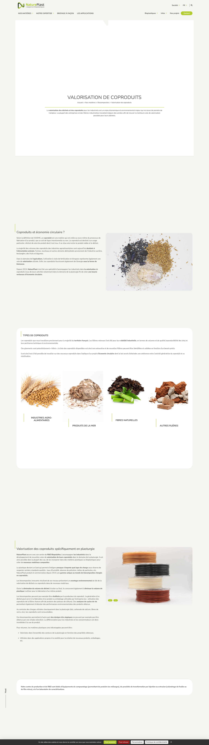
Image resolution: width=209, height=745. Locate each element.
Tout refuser (123, 742)
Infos (163, 13)
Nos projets (174, 13)
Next (115, 600)
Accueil (80, 102)
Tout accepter (110, 742)
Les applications (85, 13)
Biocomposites (103, 102)
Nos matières (24, 13)
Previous (110, 600)
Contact (187, 13)
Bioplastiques (150, 13)
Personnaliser (137, 742)
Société (175, 5)
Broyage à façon (65, 13)
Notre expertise (44, 13)
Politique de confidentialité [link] (156, 742)
